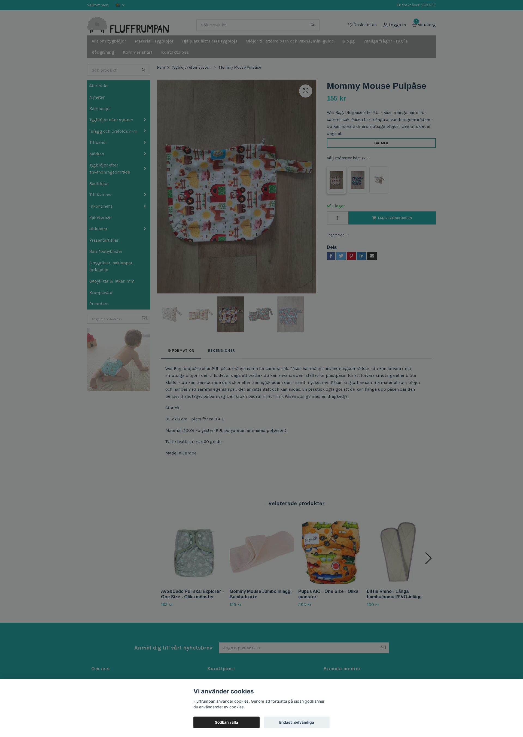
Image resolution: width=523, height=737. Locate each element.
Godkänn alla (226, 722)
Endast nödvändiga (296, 722)
